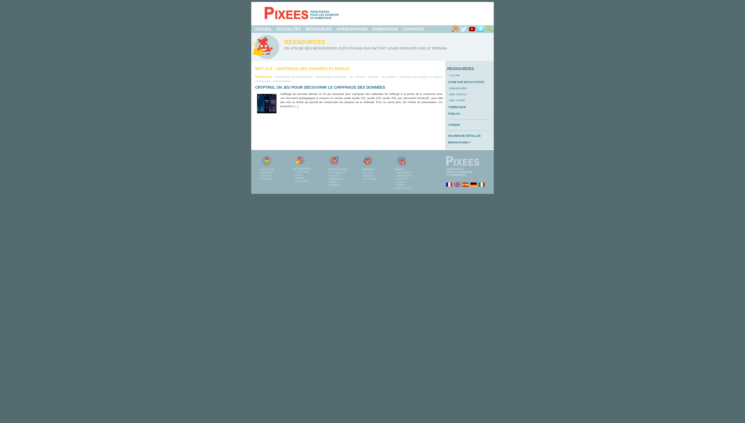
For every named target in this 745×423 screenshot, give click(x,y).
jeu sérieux (389, 77)
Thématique (457, 107)
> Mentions (401, 179)
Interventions (352, 29)
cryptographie (281, 81)
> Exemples (333, 185)
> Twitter (265, 176)
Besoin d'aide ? (459, 142)
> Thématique (301, 172)
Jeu (351, 77)
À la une (454, 75)
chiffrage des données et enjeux (420, 77)
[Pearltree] (480, 29)
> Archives (266, 173)
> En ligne (367, 173)
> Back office (403, 188)
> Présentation (404, 176)
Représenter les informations (294, 77)
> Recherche (301, 181)
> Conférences (336, 173)
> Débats (332, 182)
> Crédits (400, 185)
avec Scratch (458, 94)
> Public (298, 175)
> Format (299, 178)
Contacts (413, 29)
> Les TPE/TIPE (369, 179)
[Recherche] (489, 29)
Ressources (318, 29)
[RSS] (455, 29)
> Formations (335, 179)
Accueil (263, 29)
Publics (454, 113)
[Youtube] (472, 29)
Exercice (373, 77)
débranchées (458, 88)
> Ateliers (333, 176)
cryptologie (263, 81)
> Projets (266, 179)
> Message (367, 176)
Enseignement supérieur (331, 77)
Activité (360, 77)
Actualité (267, 169)
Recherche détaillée (464, 135)
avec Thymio (457, 100)
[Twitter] (463, 29)
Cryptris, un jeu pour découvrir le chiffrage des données (320, 87)
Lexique (454, 124)
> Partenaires (403, 173)
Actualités (289, 29)
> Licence (400, 182)
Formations (385, 29)
